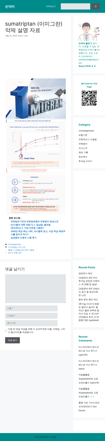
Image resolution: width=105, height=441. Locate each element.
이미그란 (21, 247)
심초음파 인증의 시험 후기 (24, 238)
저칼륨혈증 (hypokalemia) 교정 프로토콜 (88, 378)
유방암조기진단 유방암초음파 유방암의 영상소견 (34, 221)
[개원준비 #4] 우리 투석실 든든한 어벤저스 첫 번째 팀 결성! (89, 281)
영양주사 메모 (85, 273)
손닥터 (10, 6)
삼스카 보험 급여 (15, 253)
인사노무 (83, 148)
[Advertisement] (35, 59)
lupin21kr (83, 354)
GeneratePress (63, 437)
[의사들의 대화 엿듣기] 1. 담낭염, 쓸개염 (31, 225)
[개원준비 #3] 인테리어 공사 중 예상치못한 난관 (89, 291)
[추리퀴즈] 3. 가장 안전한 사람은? (27, 228)
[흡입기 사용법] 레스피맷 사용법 (21, 250)
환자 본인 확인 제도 (88, 299)
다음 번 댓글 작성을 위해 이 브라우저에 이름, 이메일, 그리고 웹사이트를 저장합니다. (36, 331)
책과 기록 (83, 152)
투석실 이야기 (85, 161)
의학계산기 (51, 6)
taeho (82, 368)
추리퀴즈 (83, 157)
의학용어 (83, 143)
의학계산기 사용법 (88, 139)
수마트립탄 (12, 247)
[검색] (95, 6)
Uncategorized (14, 244)
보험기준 (83, 135)
